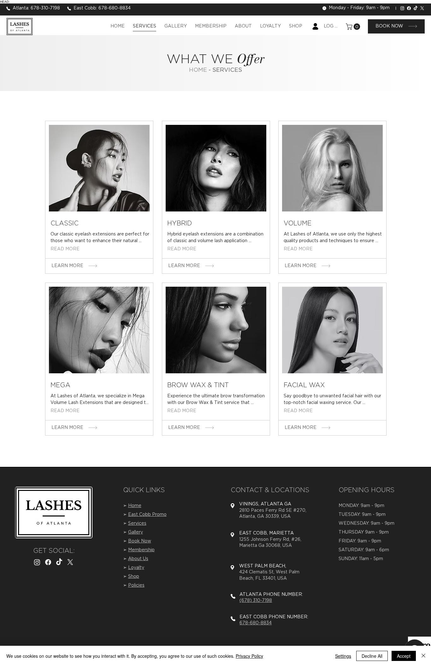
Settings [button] (343, 656)
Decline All (372, 656)
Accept (403, 656)
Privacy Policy (249, 656)
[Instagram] (402, 8)
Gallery (135, 532)
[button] (354, 26)
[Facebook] (408, 8)
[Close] (423, 656)
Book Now (139, 541)
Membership (141, 550)
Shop (133, 576)
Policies (136, 585)
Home (134, 506)
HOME (199, 70)
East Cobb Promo (147, 514)
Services (137, 523)
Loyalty (136, 567)
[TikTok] (415, 8)
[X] (422, 8)
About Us (138, 559)
